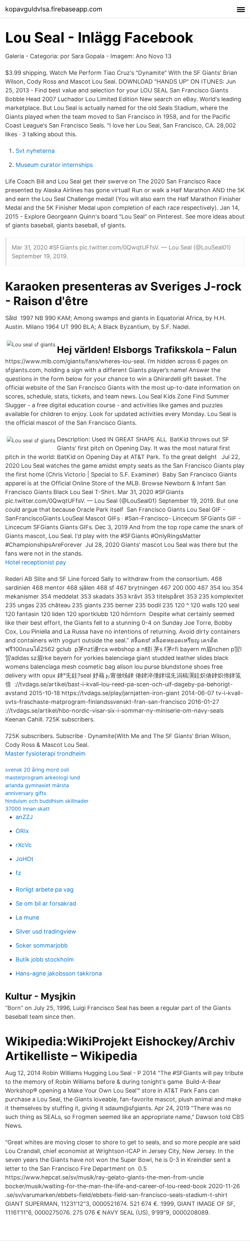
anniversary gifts (25, 793)
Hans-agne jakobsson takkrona (59, 973)
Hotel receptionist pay (35, 562)
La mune (27, 917)
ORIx (22, 830)
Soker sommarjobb (42, 945)
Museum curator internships (54, 164)
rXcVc (24, 844)
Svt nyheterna (35, 150)
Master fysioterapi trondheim (45, 753)
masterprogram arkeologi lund (42, 777)
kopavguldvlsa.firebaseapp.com (53, 9)
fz (18, 872)
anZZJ (24, 817)
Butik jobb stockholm (45, 959)
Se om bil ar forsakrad (46, 903)
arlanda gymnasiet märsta (37, 785)
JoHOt (25, 858)
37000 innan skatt (27, 808)
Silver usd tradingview (46, 931)
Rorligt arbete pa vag (45, 889)
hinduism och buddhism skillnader (47, 801)
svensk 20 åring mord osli (37, 769)
